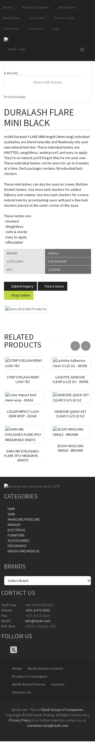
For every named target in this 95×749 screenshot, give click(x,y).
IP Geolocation (36, 730)
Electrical (16, 530)
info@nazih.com (37, 620)
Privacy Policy (20, 720)
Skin (11, 514)
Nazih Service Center (45, 668)
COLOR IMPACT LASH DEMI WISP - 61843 (23, 413)
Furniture (16, 535)
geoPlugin (62, 730)
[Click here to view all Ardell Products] (26, 308)
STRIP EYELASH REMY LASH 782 (23, 379)
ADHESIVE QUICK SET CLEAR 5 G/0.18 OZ (70, 413)
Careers (58, 684)
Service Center (63, 18)
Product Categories (35, 7)
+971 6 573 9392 (37, 610)
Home (17, 668)
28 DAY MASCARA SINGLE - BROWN (70, 448)
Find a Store (54, 286)
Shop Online (20, 295)
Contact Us (35, 28)
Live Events (36, 18)
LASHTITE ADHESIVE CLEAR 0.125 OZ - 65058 (70, 379)
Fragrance (16, 545)
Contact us (21, 692)
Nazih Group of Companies (62, 709)
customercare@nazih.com (47, 725)
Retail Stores (66, 7)
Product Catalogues (30, 676)
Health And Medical (23, 551)
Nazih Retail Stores (29, 684)
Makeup (14, 524)
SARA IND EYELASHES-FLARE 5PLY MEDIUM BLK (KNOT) (22, 455)
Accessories (18, 540)
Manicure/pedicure (23, 519)
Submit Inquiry (22, 286)
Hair (11, 508)
